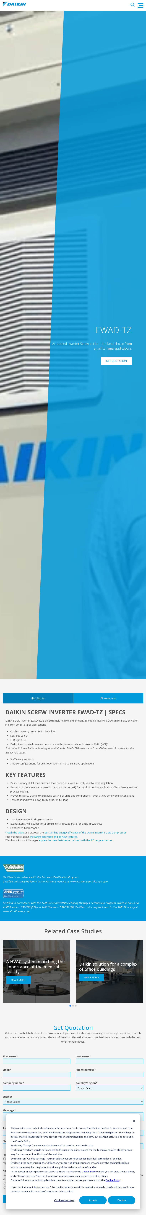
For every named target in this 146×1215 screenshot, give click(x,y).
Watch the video (14, 832)
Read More (18, 980)
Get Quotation (116, 361)
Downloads (108, 698)
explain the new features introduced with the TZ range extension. (76, 840)
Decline (122, 1200)
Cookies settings (64, 1200)
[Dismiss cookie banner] (134, 1121)
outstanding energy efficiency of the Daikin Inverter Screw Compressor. (86, 832)
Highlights (38, 698)
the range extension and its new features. (53, 836)
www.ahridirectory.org (16, 911)
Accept (93, 1200)
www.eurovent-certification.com (89, 881)
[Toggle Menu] (140, 5)
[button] (70, 1006)
